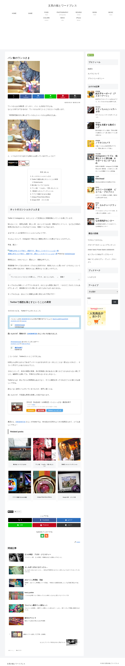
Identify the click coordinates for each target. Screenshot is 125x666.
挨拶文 (90, 69)
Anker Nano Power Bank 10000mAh (101, 250)
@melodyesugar (16, 342)
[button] (75, 96)
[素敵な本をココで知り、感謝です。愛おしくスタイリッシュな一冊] (33, 251)
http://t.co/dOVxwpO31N (60, 319)
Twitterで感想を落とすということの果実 (45, 179)
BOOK (11, 511)
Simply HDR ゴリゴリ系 (40, 200)
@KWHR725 (25, 319)
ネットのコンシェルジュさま (41, 176)
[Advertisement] (62, 36)
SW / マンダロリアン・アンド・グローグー (102, 260)
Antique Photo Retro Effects (41, 197)
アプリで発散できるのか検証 (41, 194)
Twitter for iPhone (26, 343)
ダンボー (18, 511)
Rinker (33, 404)
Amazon (31, 410)
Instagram (24, 321)
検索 (89, 298)
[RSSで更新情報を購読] (46, 536)
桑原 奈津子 (19, 347)
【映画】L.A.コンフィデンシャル (42, 191)
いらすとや (92, 277)
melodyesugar (70, 254)
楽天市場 (41, 410)
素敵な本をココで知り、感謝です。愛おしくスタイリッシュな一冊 (32, 254)
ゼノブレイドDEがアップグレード (100, 254)
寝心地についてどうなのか (40, 185)
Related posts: (38, 182)
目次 (41, 172)
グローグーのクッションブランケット (102, 245)
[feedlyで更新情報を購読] (42, 536)
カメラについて (93, 74)
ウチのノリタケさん (95, 240)
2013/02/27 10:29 (15, 343)
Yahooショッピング (54, 410)
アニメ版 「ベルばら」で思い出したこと (45, 188)
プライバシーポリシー (96, 78)
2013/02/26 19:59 (15, 321)
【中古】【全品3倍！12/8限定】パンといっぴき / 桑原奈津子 (48, 402)
